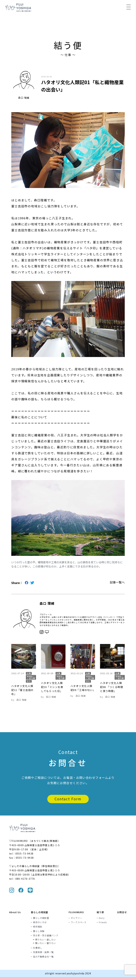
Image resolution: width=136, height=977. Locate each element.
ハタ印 (91, 248)
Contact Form (68, 798)
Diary (101, 917)
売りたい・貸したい (45, 939)
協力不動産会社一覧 (43, 956)
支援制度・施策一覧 (43, 952)
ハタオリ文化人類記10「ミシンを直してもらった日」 (52, 687)
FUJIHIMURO (76, 912)
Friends (103, 922)
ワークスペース (78, 922)
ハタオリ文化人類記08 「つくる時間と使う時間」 (111, 687)
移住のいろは (40, 922)
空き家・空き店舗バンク (45, 935)
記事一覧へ (117, 582)
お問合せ (122, 912)
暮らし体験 (38, 931)
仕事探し (37, 947)
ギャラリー (76, 917)
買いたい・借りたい (45, 943)
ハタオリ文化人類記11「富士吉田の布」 (22, 690)
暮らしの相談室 (39, 912)
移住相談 (37, 926)
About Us (15, 912)
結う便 (100, 912)
